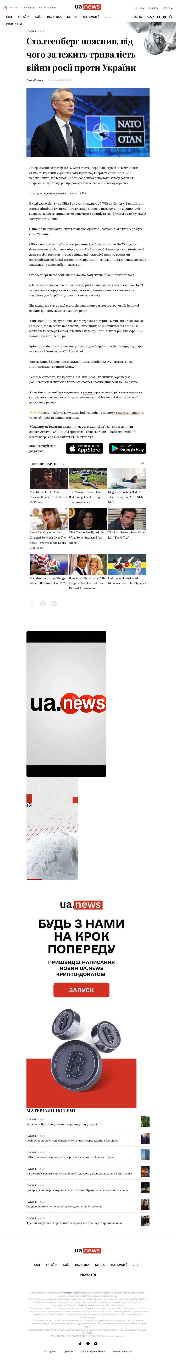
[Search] (171, 17)
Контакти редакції (122, 1351)
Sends (51, 437)
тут (90, 437)
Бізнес (72, 17)
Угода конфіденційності (92, 1351)
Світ (9, 17)
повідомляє (48, 193)
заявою (88, 392)
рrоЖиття (14, 24)
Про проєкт (50, 1351)
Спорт (109, 17)
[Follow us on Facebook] (158, 17)
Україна (23, 17)
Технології (90, 17)
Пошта (137, 17)
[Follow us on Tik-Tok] (152, 17)
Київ (38, 17)
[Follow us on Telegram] (164, 17)
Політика (54, 17)
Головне (31, 31)
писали (49, 377)
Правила (68, 1351)
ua (149, 17)
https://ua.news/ (72, 1292)
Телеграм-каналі (128, 412)
